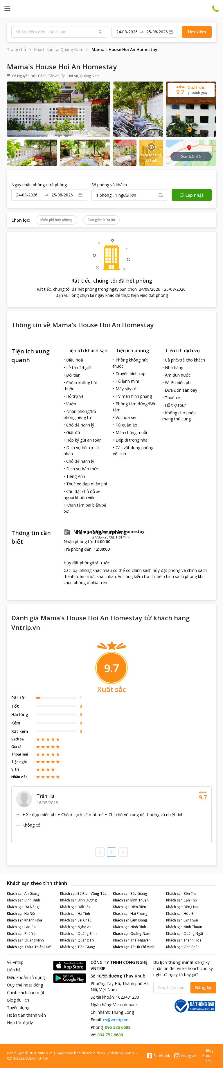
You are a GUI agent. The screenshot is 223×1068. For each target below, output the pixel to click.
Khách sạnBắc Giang (130, 893)
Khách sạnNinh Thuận (184, 926)
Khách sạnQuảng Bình (78, 933)
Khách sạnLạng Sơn (182, 920)
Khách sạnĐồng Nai (182, 906)
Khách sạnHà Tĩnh (75, 913)
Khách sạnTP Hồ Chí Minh (133, 946)
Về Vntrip (15, 962)
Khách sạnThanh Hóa (184, 940)
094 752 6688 (110, 1035)
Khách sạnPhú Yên (22, 933)
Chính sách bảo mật (25, 992)
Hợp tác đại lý (20, 1022)
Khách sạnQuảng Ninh (25, 940)
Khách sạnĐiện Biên (129, 906)
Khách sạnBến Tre (181, 893)
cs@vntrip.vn (116, 1019)
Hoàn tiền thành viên (26, 1015)
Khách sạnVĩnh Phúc (182, 946)
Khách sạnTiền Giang (77, 946)
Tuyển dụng (18, 1007)
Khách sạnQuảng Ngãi (184, 933)
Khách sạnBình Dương (78, 900)
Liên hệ (14, 970)
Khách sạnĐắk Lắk (75, 906)
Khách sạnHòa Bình (182, 913)
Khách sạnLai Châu (75, 920)
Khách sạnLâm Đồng (130, 920)
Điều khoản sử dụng (26, 977)
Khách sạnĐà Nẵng (23, 906)
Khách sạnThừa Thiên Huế (29, 946)
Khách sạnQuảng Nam (131, 933)
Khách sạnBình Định (23, 900)
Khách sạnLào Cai (22, 926)
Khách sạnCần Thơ (181, 900)
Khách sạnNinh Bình (129, 926)
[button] (111, 534)
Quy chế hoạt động (25, 985)
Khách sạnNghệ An (75, 926)
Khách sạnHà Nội (21, 913)
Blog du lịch (18, 1000)
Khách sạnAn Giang (23, 893)
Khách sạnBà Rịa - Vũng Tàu (83, 893)
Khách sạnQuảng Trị (77, 940)
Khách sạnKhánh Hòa (24, 920)
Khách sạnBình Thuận (131, 900)
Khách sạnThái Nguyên (132, 940)
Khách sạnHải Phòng (130, 913)
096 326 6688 (117, 1027)
